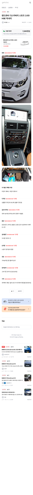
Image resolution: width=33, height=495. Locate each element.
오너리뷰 (10, 7)
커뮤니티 (4, 7)
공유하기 (20, 291)
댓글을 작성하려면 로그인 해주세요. (11, 327)
